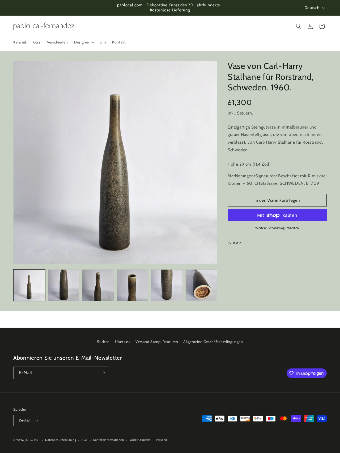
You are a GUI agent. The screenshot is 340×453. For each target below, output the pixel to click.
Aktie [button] (237, 242)
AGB (85, 440)
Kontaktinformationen (108, 440)
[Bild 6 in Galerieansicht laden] (201, 285)
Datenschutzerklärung (60, 440)
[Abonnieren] (103, 373)
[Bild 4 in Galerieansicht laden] (132, 285)
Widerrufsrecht (140, 440)
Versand (161, 440)
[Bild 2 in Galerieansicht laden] (64, 285)
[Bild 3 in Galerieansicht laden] (98, 285)
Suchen (103, 341)
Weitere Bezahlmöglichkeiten (277, 228)
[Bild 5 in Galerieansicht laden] (167, 285)
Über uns (122, 341)
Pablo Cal (32, 440)
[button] (83, 42)
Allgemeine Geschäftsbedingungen (213, 341)
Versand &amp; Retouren (156, 341)
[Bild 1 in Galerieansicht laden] (29, 285)
